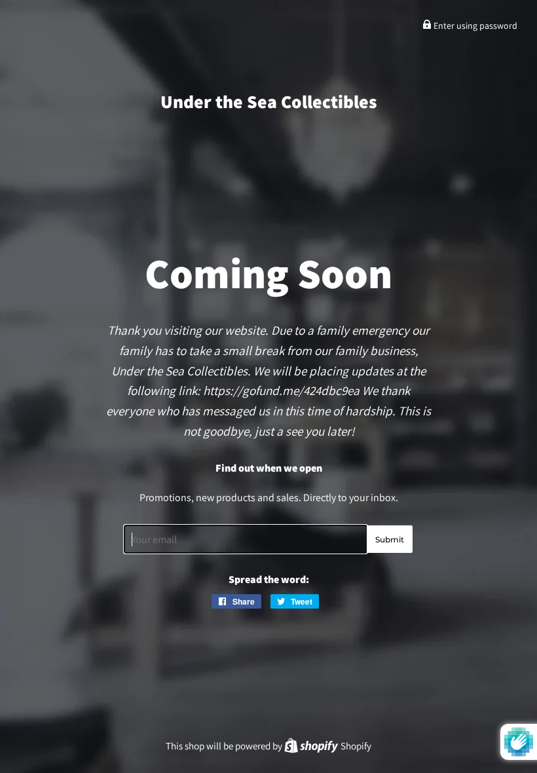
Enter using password (474, 25)
